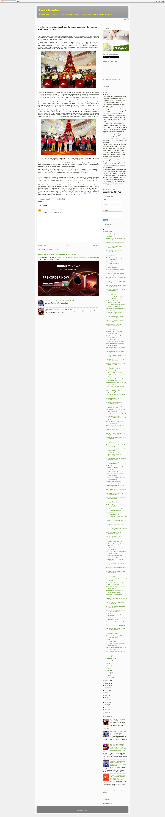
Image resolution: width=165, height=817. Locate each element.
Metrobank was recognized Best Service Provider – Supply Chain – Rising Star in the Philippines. (118, 763)
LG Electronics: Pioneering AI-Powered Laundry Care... (114, 324)
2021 (106, 685)
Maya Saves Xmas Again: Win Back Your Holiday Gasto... (115, 636)
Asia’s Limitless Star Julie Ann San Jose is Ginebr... (115, 652)
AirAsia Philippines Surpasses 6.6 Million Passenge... (115, 462)
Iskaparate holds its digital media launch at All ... (115, 352)
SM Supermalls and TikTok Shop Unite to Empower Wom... (115, 301)
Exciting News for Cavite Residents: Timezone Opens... (115, 422)
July (107, 663)
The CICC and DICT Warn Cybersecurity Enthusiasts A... (115, 391)
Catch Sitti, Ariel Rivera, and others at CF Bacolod (58, 309)
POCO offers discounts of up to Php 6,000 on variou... (116, 640)
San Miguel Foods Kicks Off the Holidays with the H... (114, 494)
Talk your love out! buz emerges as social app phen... (115, 289)
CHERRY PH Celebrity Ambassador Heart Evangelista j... (115, 607)
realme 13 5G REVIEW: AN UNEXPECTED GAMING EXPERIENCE (113, 454)
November (109, 236)
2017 (106, 695)
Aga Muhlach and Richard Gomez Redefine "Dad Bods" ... (115, 348)
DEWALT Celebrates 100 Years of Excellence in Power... (115, 313)
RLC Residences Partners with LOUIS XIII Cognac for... (116, 517)
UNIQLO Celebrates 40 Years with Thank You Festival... (115, 398)
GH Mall (45, 201)
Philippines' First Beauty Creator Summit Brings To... (115, 426)
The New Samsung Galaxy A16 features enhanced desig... (114, 509)
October (108, 656)
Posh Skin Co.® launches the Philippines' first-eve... (114, 595)
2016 (106, 697)
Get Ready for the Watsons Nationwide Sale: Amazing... (114, 540)
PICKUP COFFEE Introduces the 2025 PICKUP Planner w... (115, 603)
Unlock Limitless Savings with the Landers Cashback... (115, 402)
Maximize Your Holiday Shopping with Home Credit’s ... (116, 529)
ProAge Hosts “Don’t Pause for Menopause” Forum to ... (114, 367)
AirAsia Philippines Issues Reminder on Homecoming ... (116, 278)
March (108, 673)
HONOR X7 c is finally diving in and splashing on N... (115, 644)
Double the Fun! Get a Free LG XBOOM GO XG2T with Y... (114, 379)
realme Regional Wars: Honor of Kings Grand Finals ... (115, 360)
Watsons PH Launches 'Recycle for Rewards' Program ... (115, 406)
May (107, 668)
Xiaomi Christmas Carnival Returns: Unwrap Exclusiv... (116, 239)
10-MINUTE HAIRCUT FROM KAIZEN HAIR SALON (59, 300)
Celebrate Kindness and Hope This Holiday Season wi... (115, 266)
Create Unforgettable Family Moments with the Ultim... (114, 513)
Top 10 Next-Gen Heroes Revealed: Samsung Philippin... (116, 458)
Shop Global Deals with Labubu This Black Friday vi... (116, 383)
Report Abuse (107, 803)
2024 (106, 231)
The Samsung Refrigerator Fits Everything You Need (114, 632)
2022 (106, 683)
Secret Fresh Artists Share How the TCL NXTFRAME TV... (115, 610)
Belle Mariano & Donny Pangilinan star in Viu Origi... (115, 548)
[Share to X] (61, 199)
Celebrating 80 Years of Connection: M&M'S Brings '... (116, 521)
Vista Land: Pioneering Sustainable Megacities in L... (115, 474)
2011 (106, 709)
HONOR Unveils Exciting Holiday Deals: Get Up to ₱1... (115, 270)
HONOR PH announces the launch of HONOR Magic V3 (116, 410)
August (108, 660)
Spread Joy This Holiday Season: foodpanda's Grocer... (115, 321)
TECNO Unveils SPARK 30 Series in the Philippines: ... (116, 648)
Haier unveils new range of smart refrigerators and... (115, 387)
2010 (106, 712)
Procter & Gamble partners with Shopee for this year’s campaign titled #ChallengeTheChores (117, 777)
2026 (106, 227)
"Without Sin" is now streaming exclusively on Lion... (114, 466)
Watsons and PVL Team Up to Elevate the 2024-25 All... (116, 297)
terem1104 (45, 210)
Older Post (95, 245)
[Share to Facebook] (63, 199)
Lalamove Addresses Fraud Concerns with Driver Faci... (116, 395)
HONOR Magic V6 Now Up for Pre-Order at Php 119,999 (57, 254)
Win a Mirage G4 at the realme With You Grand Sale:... (116, 490)
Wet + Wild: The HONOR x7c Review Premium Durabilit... (116, 552)
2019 (106, 690)
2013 (106, 705)
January (108, 677)
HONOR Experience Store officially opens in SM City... (115, 501)
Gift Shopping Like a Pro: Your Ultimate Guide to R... (114, 532)
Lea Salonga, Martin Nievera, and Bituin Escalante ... (115, 250)
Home (69, 245)
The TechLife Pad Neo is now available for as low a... (114, 262)
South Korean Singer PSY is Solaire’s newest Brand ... (116, 328)
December (109, 234)
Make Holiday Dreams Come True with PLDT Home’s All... (115, 583)
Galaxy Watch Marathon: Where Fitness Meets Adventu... (115, 486)
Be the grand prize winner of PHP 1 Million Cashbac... (115, 441)
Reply (44, 215)
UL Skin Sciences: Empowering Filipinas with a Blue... (114, 317)
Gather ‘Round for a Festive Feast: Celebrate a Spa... (115, 478)
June (107, 665)
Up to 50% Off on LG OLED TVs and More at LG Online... (116, 285)
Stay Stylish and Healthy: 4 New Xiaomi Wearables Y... (114, 336)
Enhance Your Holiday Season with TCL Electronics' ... (115, 293)
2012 (106, 707)
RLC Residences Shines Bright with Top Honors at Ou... (115, 258)
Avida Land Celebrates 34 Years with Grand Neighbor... (116, 254)
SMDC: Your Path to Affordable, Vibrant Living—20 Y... (114, 332)
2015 (106, 700)
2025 (106, 229)
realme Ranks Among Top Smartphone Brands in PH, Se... (115, 340)
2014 (106, 702)
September (109, 658)
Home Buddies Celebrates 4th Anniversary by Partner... (114, 470)
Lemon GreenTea (49, 10)
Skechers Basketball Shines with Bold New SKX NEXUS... (116, 363)
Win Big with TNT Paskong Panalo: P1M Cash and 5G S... (115, 434)
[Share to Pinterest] (64, 199)
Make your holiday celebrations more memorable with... (116, 575)
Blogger (86, 810)
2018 (106, 692)
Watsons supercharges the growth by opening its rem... (116, 567)
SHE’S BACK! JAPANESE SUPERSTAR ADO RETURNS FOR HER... (116, 418)
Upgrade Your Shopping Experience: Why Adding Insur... (116, 497)
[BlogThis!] (59, 199)
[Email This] (58, 199)
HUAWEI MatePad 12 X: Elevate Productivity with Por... (115, 274)
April (107, 670)
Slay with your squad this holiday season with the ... (115, 344)
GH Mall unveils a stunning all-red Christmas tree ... (115, 614)
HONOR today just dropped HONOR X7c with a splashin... (116, 628)
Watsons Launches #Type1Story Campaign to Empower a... (115, 243)
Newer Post (42, 245)
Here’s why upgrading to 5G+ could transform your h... (115, 449)
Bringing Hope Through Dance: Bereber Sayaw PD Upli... (114, 591)
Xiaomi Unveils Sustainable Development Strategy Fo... (114, 482)
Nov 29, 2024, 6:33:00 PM (56, 210)
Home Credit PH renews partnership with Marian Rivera (116, 618)
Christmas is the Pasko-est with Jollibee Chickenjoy (114, 556)
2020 (106, 688)
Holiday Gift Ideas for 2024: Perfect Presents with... (115, 282)
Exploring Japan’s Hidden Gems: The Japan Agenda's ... (116, 445)
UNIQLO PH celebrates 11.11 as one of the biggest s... (116, 571)
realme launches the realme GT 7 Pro (116, 413)
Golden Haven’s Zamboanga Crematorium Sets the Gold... (114, 371)
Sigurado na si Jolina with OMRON (115, 625)
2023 (106, 680)
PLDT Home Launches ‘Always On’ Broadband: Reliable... (115, 305)
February (108, 675)
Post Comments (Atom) (52, 249)
